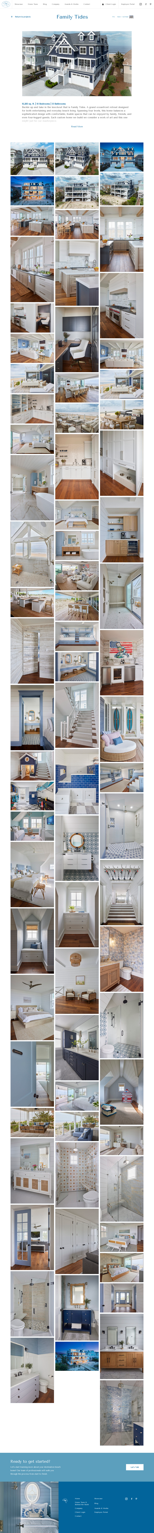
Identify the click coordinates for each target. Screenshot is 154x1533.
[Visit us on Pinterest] (150, 4)
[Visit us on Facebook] (146, 4)
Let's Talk (135, 1467)
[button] (26, 63)
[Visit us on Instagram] (140, 4)
